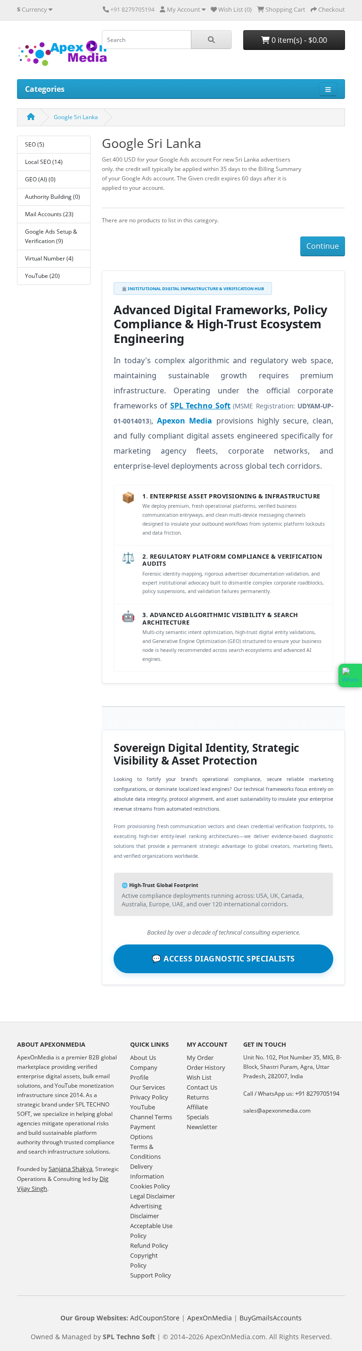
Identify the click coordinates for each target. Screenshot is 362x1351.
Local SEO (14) (44, 162)
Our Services (147, 1087)
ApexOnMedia (209, 1317)
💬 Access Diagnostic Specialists (223, 958)
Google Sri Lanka (76, 117)
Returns (198, 1097)
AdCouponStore (155, 1317)
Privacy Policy (149, 1097)
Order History (206, 1067)
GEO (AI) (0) (40, 179)
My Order (200, 1057)
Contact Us (202, 1087)
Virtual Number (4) (49, 258)
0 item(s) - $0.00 (298, 40)
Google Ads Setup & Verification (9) (51, 236)
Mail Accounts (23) (49, 214)
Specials (198, 1117)
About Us (143, 1057)
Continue (322, 246)
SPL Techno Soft (200, 405)
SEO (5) (34, 144)
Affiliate (197, 1107)
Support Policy (150, 1275)
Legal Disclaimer (152, 1196)
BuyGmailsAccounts (270, 1317)
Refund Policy (149, 1245)
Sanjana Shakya (70, 1168)
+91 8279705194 (317, 1093)
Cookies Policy (150, 1186)
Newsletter (202, 1127)
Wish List (199, 1077)
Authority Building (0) (52, 197)
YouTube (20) (42, 276)
